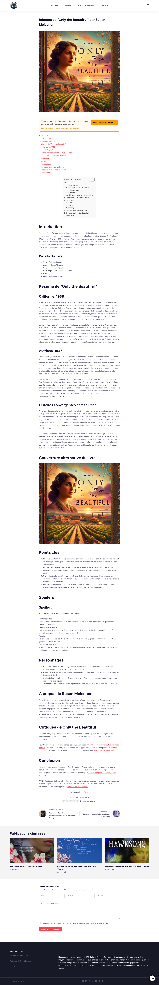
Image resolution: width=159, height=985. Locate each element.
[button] (152, 978)
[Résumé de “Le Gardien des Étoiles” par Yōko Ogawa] (79, 850)
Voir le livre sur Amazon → (104, 122)
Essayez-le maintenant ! (104, 750)
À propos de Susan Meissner (52, 167)
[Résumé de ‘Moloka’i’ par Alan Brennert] (32, 850)
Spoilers (44, 161)
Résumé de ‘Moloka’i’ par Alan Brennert (26, 866)
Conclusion (45, 173)
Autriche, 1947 (48, 150)
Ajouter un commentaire (50, 903)
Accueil (54, 5)
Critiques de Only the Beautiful (53, 170)
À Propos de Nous (86, 5)
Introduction (46, 138)
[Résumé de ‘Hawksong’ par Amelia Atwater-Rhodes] (127, 850)
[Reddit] (93, 981)
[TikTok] (99, 981)
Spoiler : (71, 205)
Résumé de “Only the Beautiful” (53, 144)
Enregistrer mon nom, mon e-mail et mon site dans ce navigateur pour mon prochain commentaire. (75, 923)
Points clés (45, 158)
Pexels (86, 792)
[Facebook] (83, 981)
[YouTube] (102, 981)
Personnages (46, 164)
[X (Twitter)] (86, 981)
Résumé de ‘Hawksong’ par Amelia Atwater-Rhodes (127, 866)
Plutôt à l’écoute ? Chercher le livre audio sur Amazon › (60, 128)
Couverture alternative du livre (53, 155)
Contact (104, 5)
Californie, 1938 (48, 147)
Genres (68, 5)
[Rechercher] (148, 5)
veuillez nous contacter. (78, 787)
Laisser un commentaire (50, 929)
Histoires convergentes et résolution (57, 153)
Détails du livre (48, 141)
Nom (43, 896)
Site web (99, 896)
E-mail (71, 896)
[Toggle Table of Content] (91, 180)
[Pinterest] (89, 981)
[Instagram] (96, 981)
